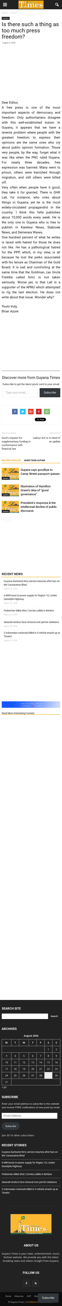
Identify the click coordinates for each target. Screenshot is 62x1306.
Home (8, 1296)
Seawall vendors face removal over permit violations (31, 622)
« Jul (4, 1087)
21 (40, 1069)
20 (32, 1069)
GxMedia (32, 1301)
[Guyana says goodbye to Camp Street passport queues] (10, 474)
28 (40, 1075)
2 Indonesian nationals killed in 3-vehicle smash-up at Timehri (32, 634)
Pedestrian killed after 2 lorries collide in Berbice (29, 610)
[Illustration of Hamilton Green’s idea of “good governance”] (10, 490)
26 (24, 1075)
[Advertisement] (31, 71)
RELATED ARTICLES (11, 460)
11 (15, 1062)
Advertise (19, 1296)
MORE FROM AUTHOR (34, 460)
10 (6, 1062)
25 (15, 1075)
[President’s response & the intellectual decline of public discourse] (10, 507)
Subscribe (50, 392)
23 (56, 1069)
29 (48, 1075)
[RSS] (35, 1283)
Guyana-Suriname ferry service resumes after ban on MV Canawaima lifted (32, 583)
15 (48, 1062)
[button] (57, 4)
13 (32, 1062)
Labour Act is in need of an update (46, 439)
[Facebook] (26, 1283)
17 (6, 1069)
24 (6, 1075)
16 (56, 1062)
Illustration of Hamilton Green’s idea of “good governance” (36, 490)
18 (15, 1069)
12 (24, 1062)
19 (24, 1069)
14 (40, 1062)
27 (32, 1075)
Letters (6, 18)
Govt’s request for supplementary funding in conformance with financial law (16, 443)
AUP (29, 1296)
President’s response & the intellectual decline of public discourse (39, 506)
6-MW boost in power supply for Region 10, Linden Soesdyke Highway (30, 597)
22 (48, 1069)
